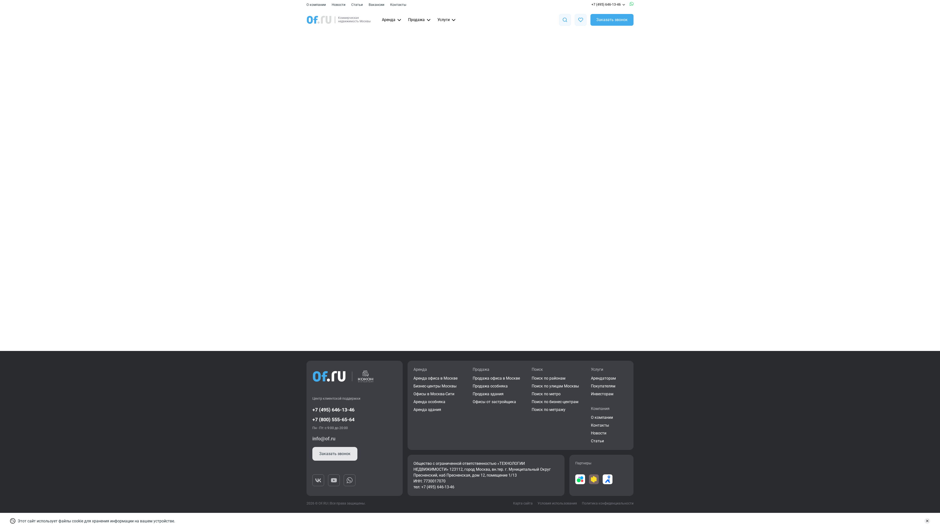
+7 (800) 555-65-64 (333, 419)
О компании (316, 5)
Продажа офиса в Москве (496, 378)
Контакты (398, 5)
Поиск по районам (548, 378)
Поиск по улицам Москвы (555, 386)
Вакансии (376, 5)
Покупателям (603, 386)
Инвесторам (602, 394)
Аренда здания (427, 409)
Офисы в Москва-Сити (433, 394)
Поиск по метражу (548, 409)
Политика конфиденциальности (608, 503)
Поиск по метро (546, 394)
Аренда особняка (429, 401)
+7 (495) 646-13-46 (606, 4)
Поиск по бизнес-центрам (555, 401)
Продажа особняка (490, 386)
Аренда (388, 19)
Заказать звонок (612, 19)
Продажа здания (488, 394)
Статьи (357, 5)
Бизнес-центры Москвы (435, 386)
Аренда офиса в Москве (435, 378)
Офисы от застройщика (494, 401)
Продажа (416, 19)
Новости (338, 5)
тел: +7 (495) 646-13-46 (433, 487)
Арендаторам (603, 378)
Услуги (443, 19)
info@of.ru (323, 439)
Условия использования (557, 503)
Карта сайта (523, 503)
